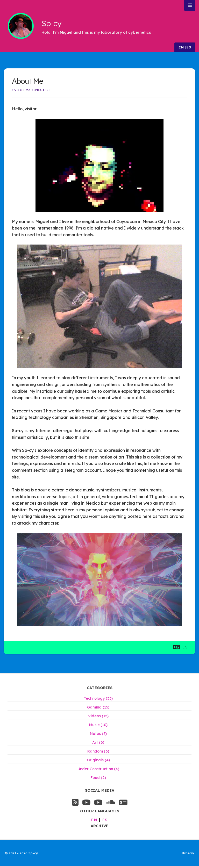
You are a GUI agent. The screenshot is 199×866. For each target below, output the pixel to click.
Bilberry (188, 853)
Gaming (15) (98, 707)
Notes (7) (98, 733)
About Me (27, 80)
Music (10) (98, 724)
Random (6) (98, 751)
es (189, 47)
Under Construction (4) (98, 769)
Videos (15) (98, 716)
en (181, 47)
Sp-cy (51, 23)
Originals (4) (98, 760)
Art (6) (98, 742)
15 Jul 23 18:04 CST (31, 90)
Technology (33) (98, 698)
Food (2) (98, 777)
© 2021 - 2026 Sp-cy (21, 853)
